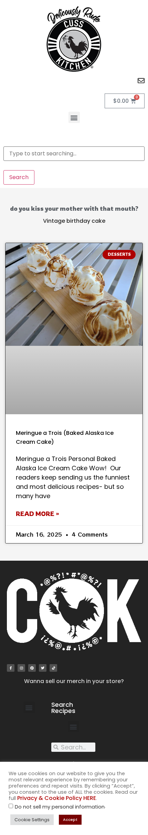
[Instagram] (21, 668)
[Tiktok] (53, 668)
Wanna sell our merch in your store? (74, 681)
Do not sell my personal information (60, 807)
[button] (74, 117)
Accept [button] (70, 819)
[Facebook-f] (10, 668)
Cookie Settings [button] (32, 819)
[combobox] (74, 153)
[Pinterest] (32, 668)
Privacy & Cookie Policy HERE (56, 798)
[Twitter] (42, 668)
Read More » (37, 513)
